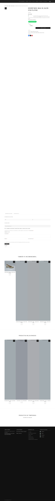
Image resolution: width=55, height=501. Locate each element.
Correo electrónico (31, 238)
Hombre (27, 1)
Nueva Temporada (22, 1)
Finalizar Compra (31, 434)
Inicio (5, 5)
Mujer (30, 1)
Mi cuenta (45, 1)
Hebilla (36, 32)
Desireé (35, 32)
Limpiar (31, 25)
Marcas (37, 1)
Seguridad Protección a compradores (33, 439)
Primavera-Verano (42, 32)
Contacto (40, 1)
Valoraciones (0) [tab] (16, 213)
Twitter (42, 433)
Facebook (42, 431)
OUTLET (34, 1)
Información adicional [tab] (8, 213)
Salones (9, 5)
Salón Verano (13, 5)
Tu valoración (7, 233)
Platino (38, 32)
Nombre (6, 238)
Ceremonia (32, 32)
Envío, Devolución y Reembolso (32, 19)
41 (32, 219)
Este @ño (6, 245)
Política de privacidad (31, 438)
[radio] (30, 24)
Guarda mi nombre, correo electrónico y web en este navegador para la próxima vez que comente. (17, 242)
